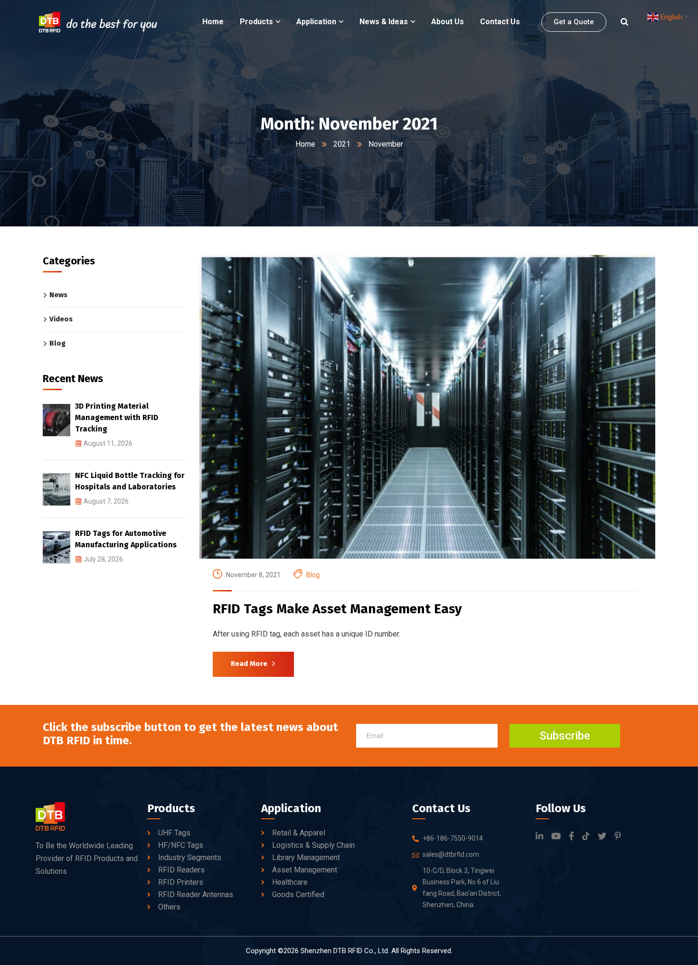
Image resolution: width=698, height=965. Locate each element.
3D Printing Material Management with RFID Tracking (116, 418)
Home (305, 144)
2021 (341, 144)
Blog (313, 575)
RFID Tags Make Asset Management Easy (337, 609)
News (58, 295)
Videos (61, 319)
